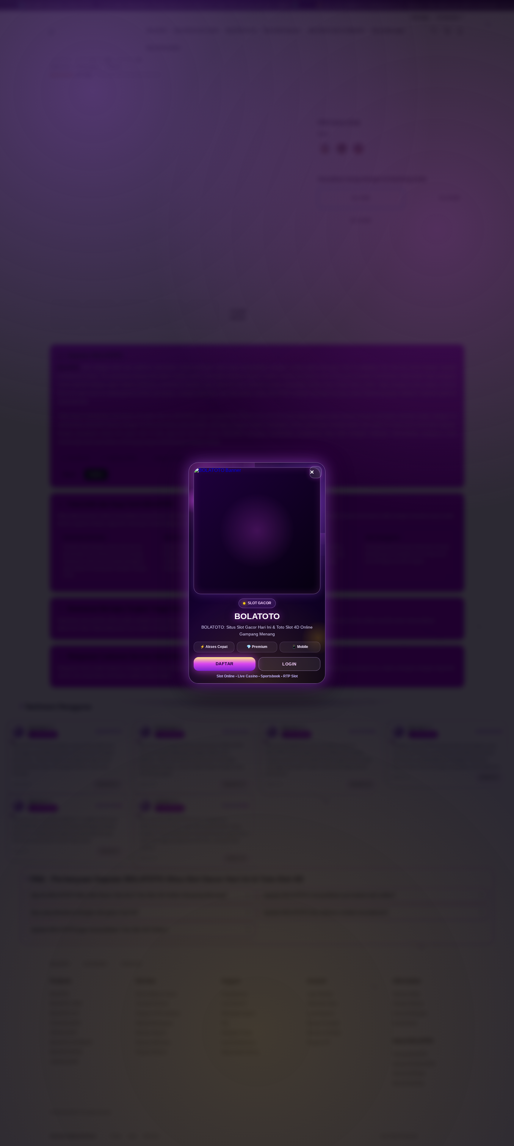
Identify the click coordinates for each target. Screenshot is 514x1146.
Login (289, 664)
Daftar (225, 663)
